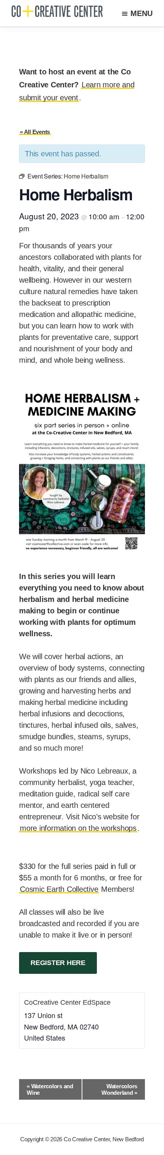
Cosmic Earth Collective (59, 889)
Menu (141, 13)
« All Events (35, 132)
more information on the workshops (78, 828)
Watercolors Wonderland (119, 1089)
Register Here (58, 963)
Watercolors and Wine (50, 1089)
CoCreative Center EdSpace (67, 1002)
